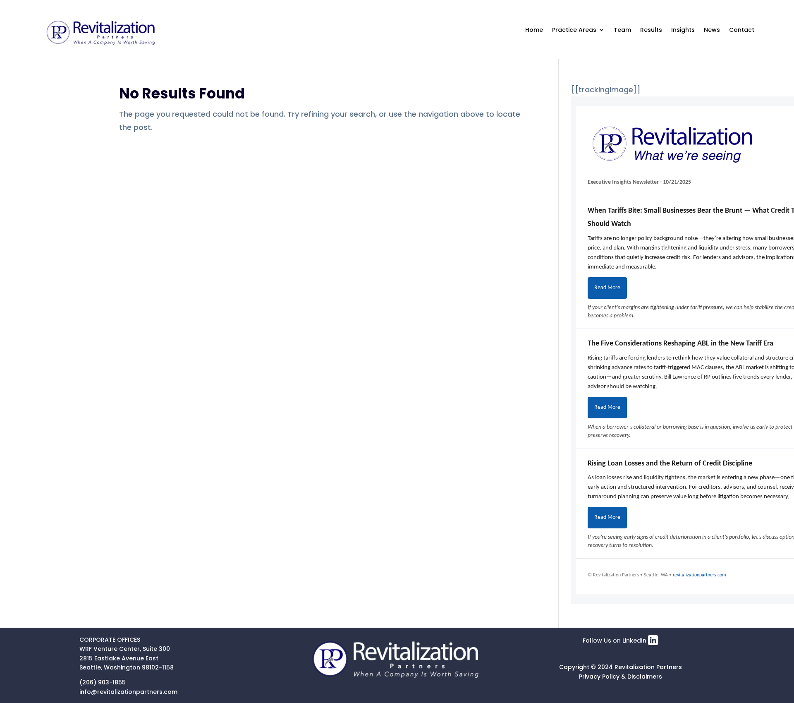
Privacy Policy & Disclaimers (620, 676)
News (712, 30)
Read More (607, 288)
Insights (683, 30)
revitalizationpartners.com (699, 575)
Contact (741, 30)
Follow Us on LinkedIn (615, 640)
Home (534, 30)
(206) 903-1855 (102, 682)
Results (651, 30)
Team (622, 30)
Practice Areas (574, 30)
